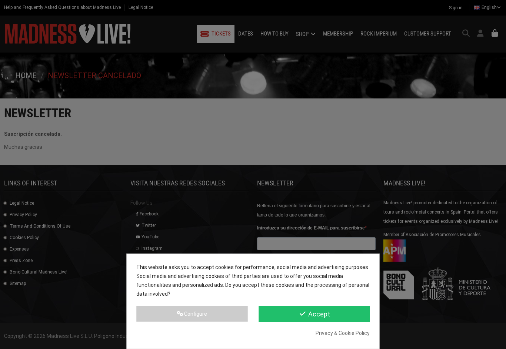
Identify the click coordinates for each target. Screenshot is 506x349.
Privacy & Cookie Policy (343, 333)
